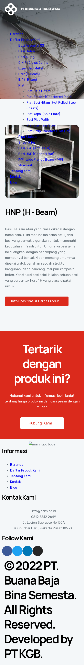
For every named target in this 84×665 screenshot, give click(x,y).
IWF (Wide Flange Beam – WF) (40, 160)
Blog (13, 182)
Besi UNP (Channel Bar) (36, 154)
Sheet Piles (26, 142)
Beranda (16, 34)
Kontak (15, 177)
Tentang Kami (20, 171)
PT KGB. (23, 653)
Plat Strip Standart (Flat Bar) (48, 131)
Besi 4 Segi (26, 57)
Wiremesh (25, 165)
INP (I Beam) (27, 80)
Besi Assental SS (31, 45)
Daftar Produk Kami (25, 40)
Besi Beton (26, 51)
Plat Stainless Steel (41, 125)
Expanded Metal (30, 68)
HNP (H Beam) (29, 74)
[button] (37, 301)
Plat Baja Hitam (38, 91)
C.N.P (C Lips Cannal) (34, 63)
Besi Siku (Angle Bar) (34, 148)
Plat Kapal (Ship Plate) (43, 114)
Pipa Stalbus (27, 137)
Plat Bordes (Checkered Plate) (49, 97)
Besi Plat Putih (38, 120)
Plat (21, 85)
